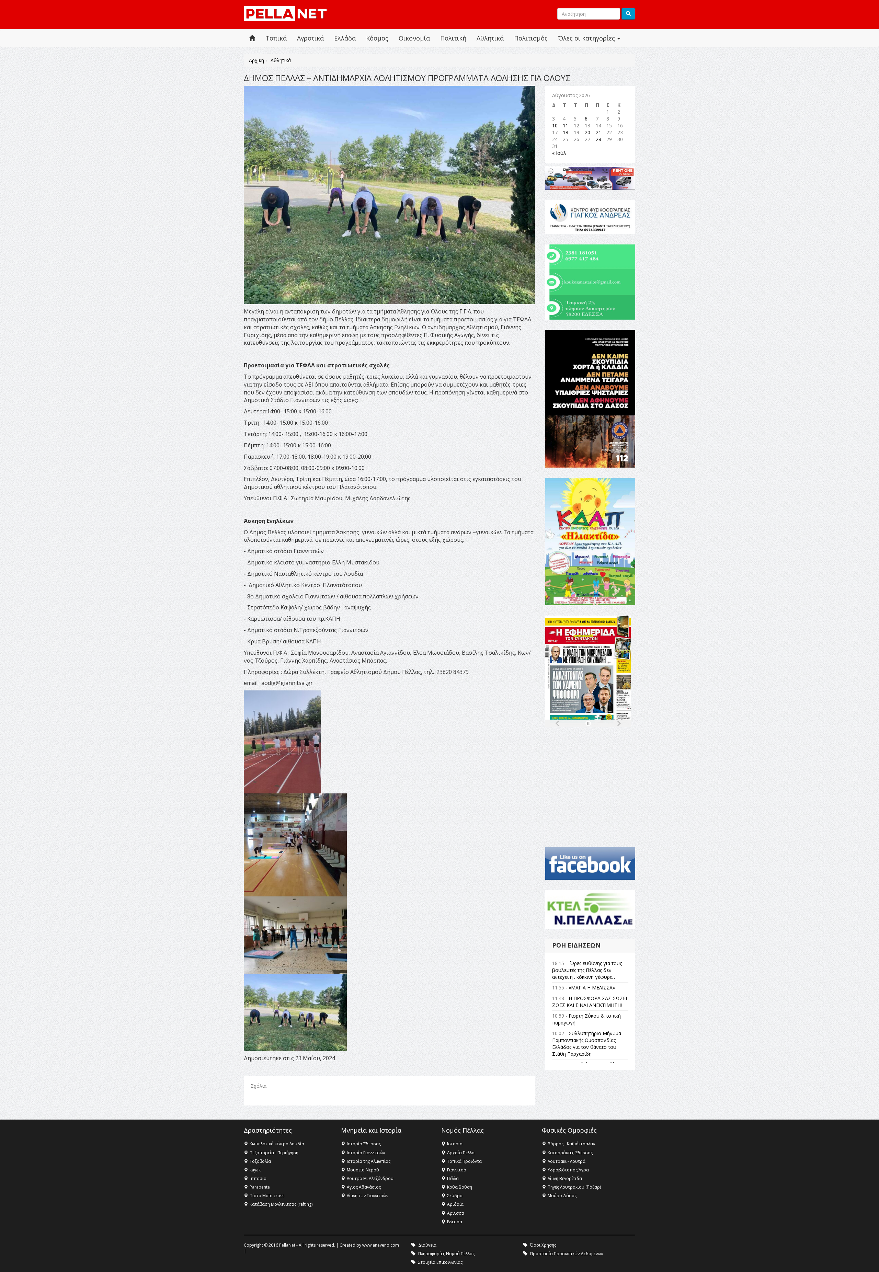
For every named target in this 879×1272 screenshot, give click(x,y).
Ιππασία (258, 1178)
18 (565, 132)
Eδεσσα (454, 1222)
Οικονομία (414, 38)
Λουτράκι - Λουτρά (566, 1161)
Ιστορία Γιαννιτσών (366, 1153)
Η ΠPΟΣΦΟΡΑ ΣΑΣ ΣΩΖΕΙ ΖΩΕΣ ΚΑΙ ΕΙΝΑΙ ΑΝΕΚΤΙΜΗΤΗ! (589, 1001)
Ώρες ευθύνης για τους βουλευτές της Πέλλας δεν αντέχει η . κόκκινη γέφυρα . (587, 970)
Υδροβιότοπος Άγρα (568, 1170)
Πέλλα (453, 1178)
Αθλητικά (490, 38)
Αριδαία (455, 1204)
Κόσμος (377, 38)
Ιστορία (455, 1144)
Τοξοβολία (260, 1161)
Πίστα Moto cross (267, 1196)
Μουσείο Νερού (363, 1170)
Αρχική (256, 60)
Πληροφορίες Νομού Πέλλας (446, 1254)
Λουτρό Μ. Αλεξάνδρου (370, 1178)
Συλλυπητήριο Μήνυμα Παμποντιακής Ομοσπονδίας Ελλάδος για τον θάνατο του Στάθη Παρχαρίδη (586, 1043)
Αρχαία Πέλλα (461, 1153)
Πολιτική (453, 38)
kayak (255, 1170)
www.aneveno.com (380, 1245)
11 (565, 125)
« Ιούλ (559, 153)
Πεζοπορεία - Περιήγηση (274, 1153)
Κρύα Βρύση (459, 1187)
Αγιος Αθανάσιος (364, 1187)
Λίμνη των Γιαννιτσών (367, 1196)
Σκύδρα (455, 1196)
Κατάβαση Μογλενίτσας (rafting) (281, 1204)
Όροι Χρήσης (543, 1245)
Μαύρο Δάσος (562, 1196)
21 (598, 132)
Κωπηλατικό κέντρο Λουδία (277, 1144)
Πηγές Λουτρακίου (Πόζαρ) (574, 1187)
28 (598, 139)
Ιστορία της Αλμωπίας (368, 1161)
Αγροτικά (310, 38)
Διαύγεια (427, 1245)
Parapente (260, 1187)
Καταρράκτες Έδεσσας (570, 1153)
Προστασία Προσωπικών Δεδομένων (566, 1254)
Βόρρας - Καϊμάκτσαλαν (571, 1144)
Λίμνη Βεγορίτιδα (565, 1178)
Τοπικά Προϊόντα (464, 1161)
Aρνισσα (455, 1213)
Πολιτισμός (531, 38)
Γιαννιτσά (456, 1170)
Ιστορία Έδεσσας (364, 1144)
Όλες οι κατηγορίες (587, 38)
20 (587, 132)
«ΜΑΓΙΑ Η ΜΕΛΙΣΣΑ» (592, 987)
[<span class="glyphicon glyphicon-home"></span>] (252, 38)
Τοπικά (276, 38)
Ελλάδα (345, 38)
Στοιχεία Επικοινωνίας (440, 1262)
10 (555, 125)
